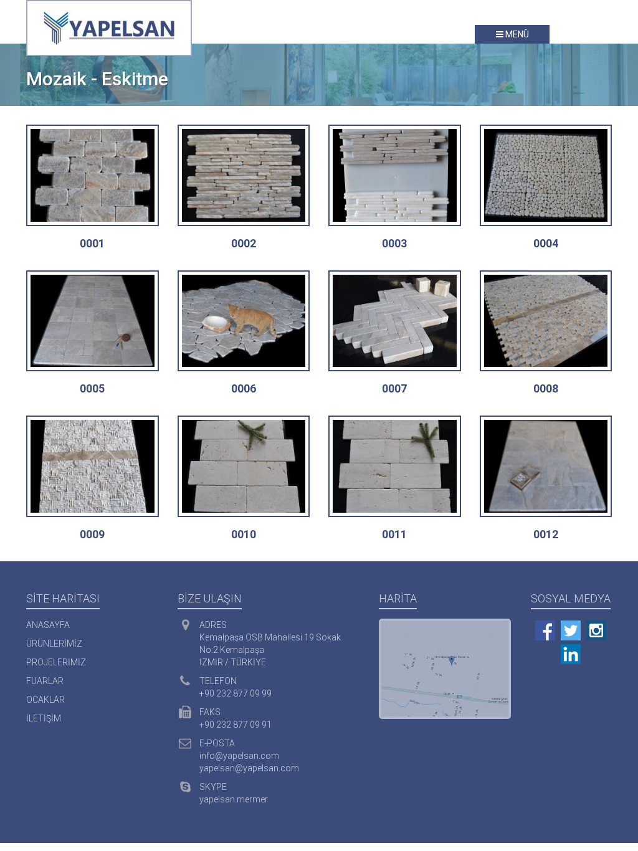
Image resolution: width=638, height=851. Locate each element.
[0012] (546, 466)
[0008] (546, 321)
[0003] (394, 175)
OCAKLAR (45, 700)
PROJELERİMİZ (56, 662)
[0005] (92, 321)
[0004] (546, 175)
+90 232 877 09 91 (235, 725)
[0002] (244, 175)
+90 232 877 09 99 (235, 693)
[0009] (92, 466)
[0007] (394, 321)
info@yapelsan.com (239, 756)
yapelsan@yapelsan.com (249, 768)
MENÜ (516, 34)
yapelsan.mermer (233, 799)
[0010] (244, 466)
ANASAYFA (48, 625)
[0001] (92, 175)
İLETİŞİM (43, 718)
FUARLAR (45, 681)
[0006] (244, 321)
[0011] (394, 466)
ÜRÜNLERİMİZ (54, 644)
